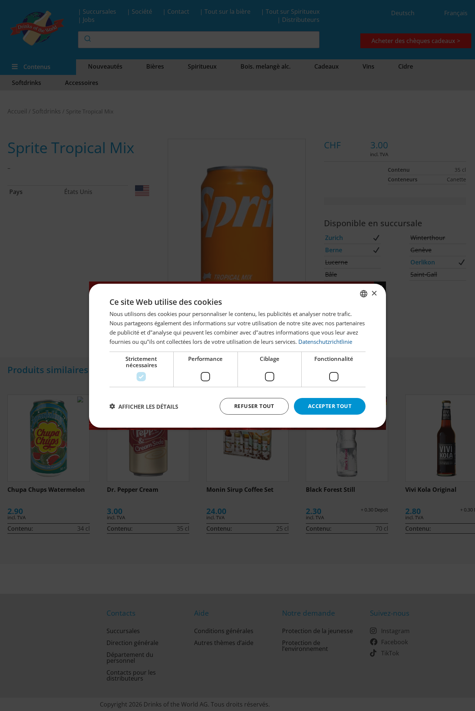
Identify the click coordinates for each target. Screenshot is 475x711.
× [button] (374, 293)
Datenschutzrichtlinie (325, 341)
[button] (143, 406)
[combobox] (363, 293)
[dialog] (237, 355)
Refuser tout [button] (254, 405)
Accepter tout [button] (329, 405)
